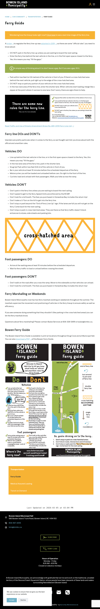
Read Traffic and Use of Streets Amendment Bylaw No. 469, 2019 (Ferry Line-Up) (38, 126)
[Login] (90, 4)
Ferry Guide (15, 477)
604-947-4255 (15, 523)
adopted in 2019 (48, 44)
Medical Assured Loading (21, 484)
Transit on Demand (18, 491)
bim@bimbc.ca (15, 527)
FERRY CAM (52, 549)
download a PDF (23, 339)
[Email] (59, 592)
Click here (51, 35)
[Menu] (94, 4)
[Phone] (67, 592)
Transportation (17, 470)
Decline (23, 600)
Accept (11, 600)
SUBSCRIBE (52, 537)
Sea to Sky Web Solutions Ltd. (69, 605)
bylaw (9, 44)
